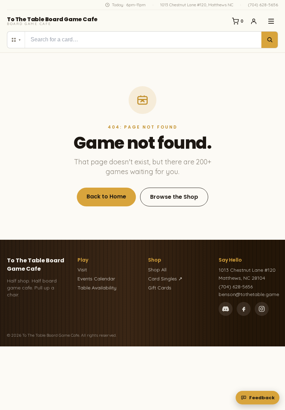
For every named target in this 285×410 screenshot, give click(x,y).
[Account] (254, 21)
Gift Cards (159, 288)
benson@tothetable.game (248, 294)
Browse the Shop (174, 197)
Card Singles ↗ (165, 279)
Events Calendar (96, 279)
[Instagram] (262, 309)
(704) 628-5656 (263, 4)
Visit (82, 269)
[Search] (269, 40)
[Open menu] (271, 21)
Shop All (157, 269)
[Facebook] (244, 309)
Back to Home (106, 196)
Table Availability (97, 288)
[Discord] (226, 309)
